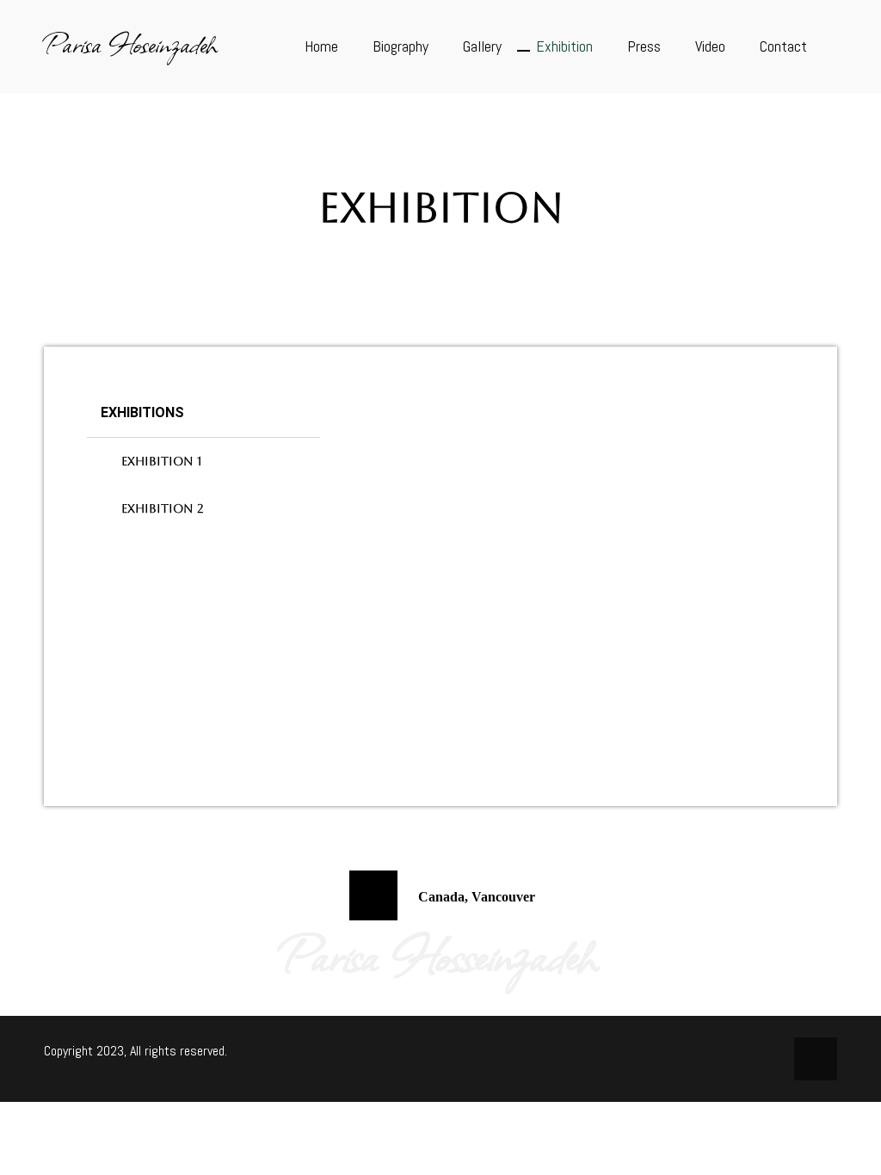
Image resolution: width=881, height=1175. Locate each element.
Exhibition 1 (161, 461)
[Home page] (402, 248)
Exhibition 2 (162, 508)
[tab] (203, 461)
